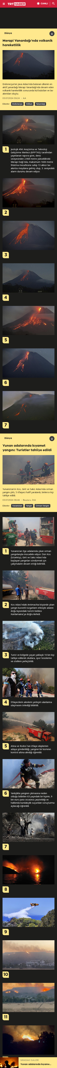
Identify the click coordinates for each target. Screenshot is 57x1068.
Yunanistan (17, 505)
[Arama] (53, 4)
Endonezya (17, 104)
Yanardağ (40, 104)
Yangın (29, 505)
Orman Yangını (42, 505)
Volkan (29, 104)
